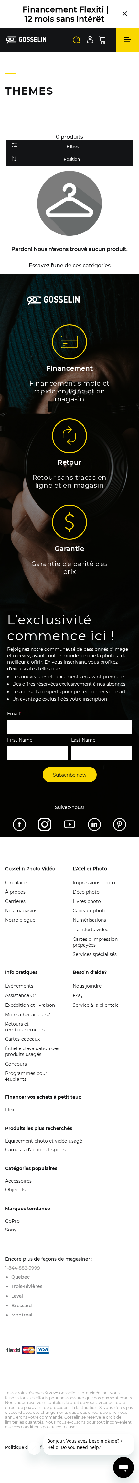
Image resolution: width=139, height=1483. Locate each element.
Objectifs (15, 1190)
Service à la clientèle (96, 1005)
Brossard (21, 1305)
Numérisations (89, 920)
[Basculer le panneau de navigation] (127, 40)
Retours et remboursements (25, 1027)
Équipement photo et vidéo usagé (43, 1141)
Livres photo (87, 901)
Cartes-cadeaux (22, 1039)
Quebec (20, 1277)
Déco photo (86, 892)
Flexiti (12, 1109)
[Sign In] (90, 39)
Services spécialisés (95, 954)
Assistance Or (20, 995)
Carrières (15, 901)
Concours (16, 1064)
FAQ (78, 995)
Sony (10, 1230)
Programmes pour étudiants (26, 1076)
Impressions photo (94, 883)
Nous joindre (87, 986)
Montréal (21, 1315)
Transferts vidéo (91, 929)
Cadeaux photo (90, 911)
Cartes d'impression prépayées (95, 942)
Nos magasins (21, 911)
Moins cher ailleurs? (27, 1014)
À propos (15, 892)
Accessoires (18, 1181)
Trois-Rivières (26, 1286)
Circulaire (16, 883)
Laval (17, 1296)
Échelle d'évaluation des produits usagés (32, 1051)
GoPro (12, 1221)
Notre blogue (20, 920)
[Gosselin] (26, 40)
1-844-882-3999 (22, 1268)
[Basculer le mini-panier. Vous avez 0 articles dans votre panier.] (102, 40)
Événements (19, 986)
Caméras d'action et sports (35, 1150)
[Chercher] (76, 40)
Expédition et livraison (30, 1005)
